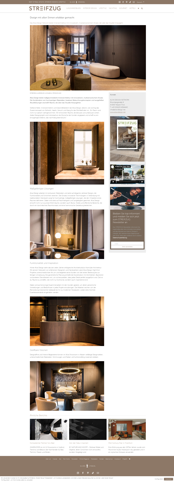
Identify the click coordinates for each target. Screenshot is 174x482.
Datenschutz (109, 459)
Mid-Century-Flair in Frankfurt (120, 443)
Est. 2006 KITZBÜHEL (88, 466)
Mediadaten (94, 459)
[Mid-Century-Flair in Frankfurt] (127, 429)
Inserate (55, 459)
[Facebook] (83, 473)
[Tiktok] (93, 473)
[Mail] (98, 473)
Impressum (117, 459)
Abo (60, 459)
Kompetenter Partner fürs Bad (42, 443)
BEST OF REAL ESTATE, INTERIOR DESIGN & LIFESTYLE (57, 2)
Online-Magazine (84, 459)
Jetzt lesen (127, 156)
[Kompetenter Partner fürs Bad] (48, 429)
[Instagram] (78, 473)
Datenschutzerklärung (120, 238)
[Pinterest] (88, 473)
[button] (142, 8)
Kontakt (101, 459)
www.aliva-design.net (118, 112)
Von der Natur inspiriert (78, 443)
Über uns (48, 459)
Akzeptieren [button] (168, 479)
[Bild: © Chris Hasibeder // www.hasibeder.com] (67, 122)
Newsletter (75, 459)
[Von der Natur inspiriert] (88, 429)
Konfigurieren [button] (159, 479)
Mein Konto (66, 459)
